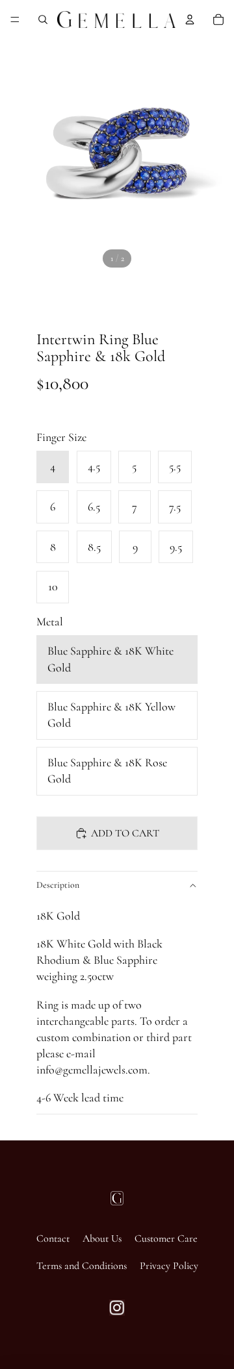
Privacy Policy (169, 1265)
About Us (102, 1238)
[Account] (190, 19)
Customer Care (166, 1238)
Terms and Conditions (81, 1265)
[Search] (43, 19)
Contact (53, 1238)
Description (57, 884)
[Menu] (15, 19)
